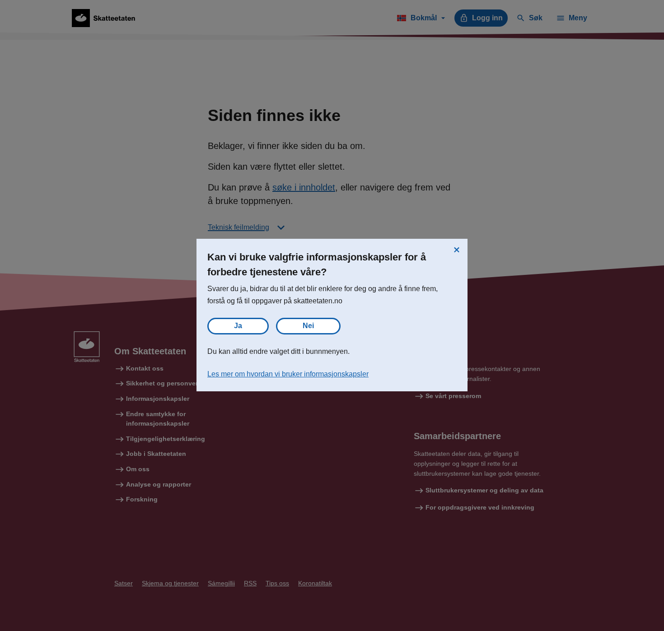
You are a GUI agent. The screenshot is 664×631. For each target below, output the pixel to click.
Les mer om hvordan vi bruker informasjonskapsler (288, 374)
